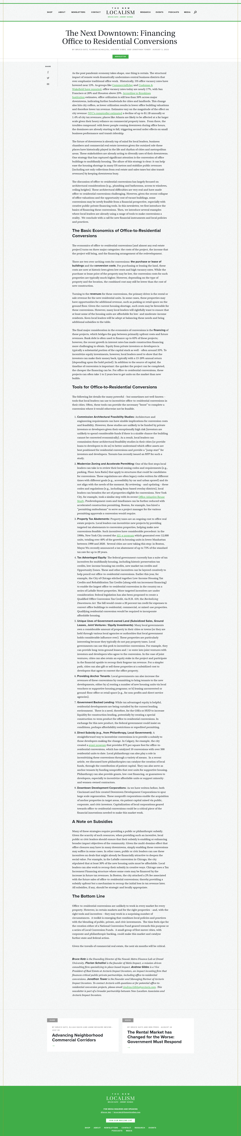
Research (145, 12)
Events (159, 12)
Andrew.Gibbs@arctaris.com (139, 987)
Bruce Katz (113, 17)
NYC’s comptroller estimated (105, 113)
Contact (96, 12)
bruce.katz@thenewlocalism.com (127, 1112)
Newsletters (78, 12)
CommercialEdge (122, 85)
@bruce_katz (106, 1112)
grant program (97, 745)
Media (187, 12)
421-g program (125, 535)
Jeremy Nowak (126, 17)
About (61, 12)
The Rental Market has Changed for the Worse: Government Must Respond (154, 1037)
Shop (50, 12)
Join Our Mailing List (120, 1120)
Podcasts (173, 12)
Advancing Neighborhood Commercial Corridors (77, 1038)
